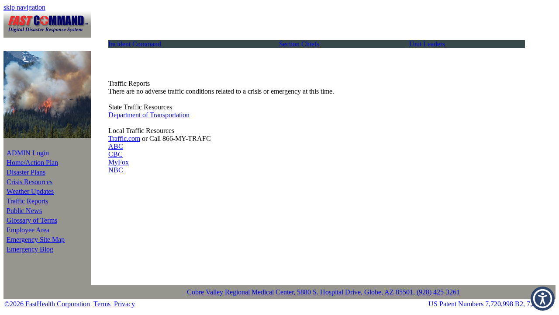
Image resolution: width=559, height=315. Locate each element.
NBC (115, 170)
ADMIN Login (28, 153)
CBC (115, 154)
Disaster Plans (26, 172)
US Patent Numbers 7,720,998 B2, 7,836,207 (491, 304)
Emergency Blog (30, 249)
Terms (101, 304)
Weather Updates (30, 191)
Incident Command (134, 44)
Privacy (124, 304)
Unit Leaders (427, 44)
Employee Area (28, 230)
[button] (543, 299)
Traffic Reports (27, 201)
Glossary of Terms (32, 220)
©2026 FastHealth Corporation (47, 304)
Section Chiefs (299, 44)
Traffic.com (124, 138)
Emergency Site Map (36, 239)
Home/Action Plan (32, 162)
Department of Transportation (149, 115)
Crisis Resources (29, 182)
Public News (24, 210)
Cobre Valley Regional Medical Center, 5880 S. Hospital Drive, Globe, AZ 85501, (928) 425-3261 (323, 292)
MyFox (118, 162)
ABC (115, 146)
